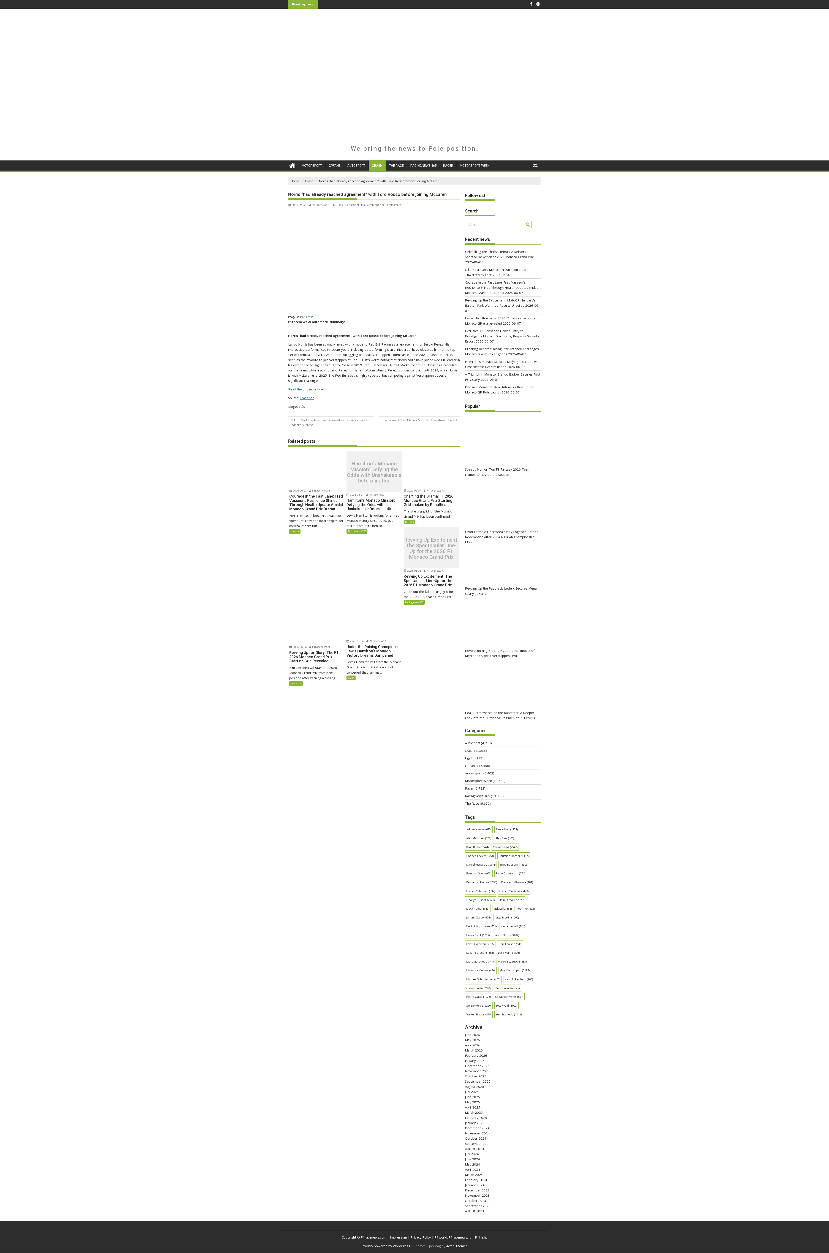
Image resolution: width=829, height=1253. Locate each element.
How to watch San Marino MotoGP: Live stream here (417, 420)
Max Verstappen (371, 205)
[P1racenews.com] (292, 164)
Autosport (356, 166)
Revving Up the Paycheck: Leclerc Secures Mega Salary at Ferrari (501, 591)
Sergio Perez (393, 205)
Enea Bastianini (513, 864)
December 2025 (477, 1066)
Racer (448, 166)
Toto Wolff (506, 1005)
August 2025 (474, 1086)
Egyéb (470, 758)
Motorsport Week (474, 166)
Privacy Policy (421, 1237)
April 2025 (472, 1107)
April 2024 (472, 1169)
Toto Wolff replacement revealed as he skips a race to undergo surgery (329, 422)
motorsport (312, 166)
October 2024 (475, 1138)
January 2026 (474, 1060)
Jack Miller (503, 908)
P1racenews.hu (460, 1237)
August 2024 (474, 1149)
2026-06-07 (299, 490)
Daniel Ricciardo (346, 205)
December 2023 (477, 1190)
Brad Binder (477, 847)
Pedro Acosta (507, 988)
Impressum (398, 1237)
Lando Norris (506, 935)
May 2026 (472, 1040)
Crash (377, 166)
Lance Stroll (478, 935)
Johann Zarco (478, 917)
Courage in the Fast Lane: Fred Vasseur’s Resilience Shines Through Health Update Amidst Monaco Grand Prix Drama (501, 287)
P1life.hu (481, 1237)
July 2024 (472, 1154)
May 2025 (472, 1102)
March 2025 (474, 1112)
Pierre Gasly (478, 997)
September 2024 (477, 1143)
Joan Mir (526, 908)
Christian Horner (513, 856)
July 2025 (472, 1092)
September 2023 (477, 1206)
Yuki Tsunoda (509, 1014)
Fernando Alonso (481, 882)
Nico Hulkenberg (519, 979)
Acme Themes (457, 1246)
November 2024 (477, 1133)
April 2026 (472, 1045)
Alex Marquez (478, 838)
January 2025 (474, 1123)
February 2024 (476, 1180)
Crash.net (307, 398)
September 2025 (477, 1081)
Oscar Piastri (478, 988)
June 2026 (472, 1035)
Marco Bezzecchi (512, 961)
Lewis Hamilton (480, 944)
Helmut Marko (511, 900)
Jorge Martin (507, 917)
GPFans (335, 166)
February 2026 (476, 1055)
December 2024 (477, 1128)
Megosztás (296, 406)
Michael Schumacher (483, 979)
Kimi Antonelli (513, 926)
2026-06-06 (414, 571)
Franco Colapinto (480, 891)
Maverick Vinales (480, 970)
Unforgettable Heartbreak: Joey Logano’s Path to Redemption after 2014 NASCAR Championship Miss (501, 537)
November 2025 (477, 1071)
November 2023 (477, 1195)
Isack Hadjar (477, 908)
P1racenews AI (321, 205)
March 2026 (474, 1050)
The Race (396, 166)
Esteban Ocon (478, 873)
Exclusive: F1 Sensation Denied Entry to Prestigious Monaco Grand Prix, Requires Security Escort (502, 336)
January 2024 (474, 1185)
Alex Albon (507, 829)
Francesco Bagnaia (517, 882)
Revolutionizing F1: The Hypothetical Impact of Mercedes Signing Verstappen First (499, 653)
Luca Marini (509, 953)
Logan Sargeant (480, 953)
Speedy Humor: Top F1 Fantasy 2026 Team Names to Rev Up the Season (497, 472)
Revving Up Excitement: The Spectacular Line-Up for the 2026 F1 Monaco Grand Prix (431, 548)
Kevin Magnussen (481, 926)
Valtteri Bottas (478, 1014)
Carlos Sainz (505, 847)
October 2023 (475, 1200)
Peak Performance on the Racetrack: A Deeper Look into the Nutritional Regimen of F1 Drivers (500, 715)
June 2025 (472, 1097)
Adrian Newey (478, 829)
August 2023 (474, 1211)
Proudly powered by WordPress (386, 1246)
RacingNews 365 (423, 166)
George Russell (480, 900)
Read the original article (305, 389)
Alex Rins (504, 838)
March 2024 (474, 1174)
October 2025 (475, 1076)
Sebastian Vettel (509, 997)
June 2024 (472, 1159)
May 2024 (472, 1164)
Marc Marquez (480, 961)
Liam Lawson (510, 944)
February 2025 (476, 1117)
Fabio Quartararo (510, 873)
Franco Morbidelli (513, 891)
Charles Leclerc (480, 856)
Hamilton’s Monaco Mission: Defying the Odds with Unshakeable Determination (374, 472)
